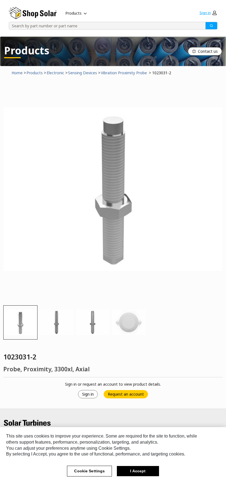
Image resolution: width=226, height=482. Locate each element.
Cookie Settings (89, 471)
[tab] (20, 322)
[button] (208, 12)
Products (73, 13)
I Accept (138, 471)
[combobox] (105, 25)
